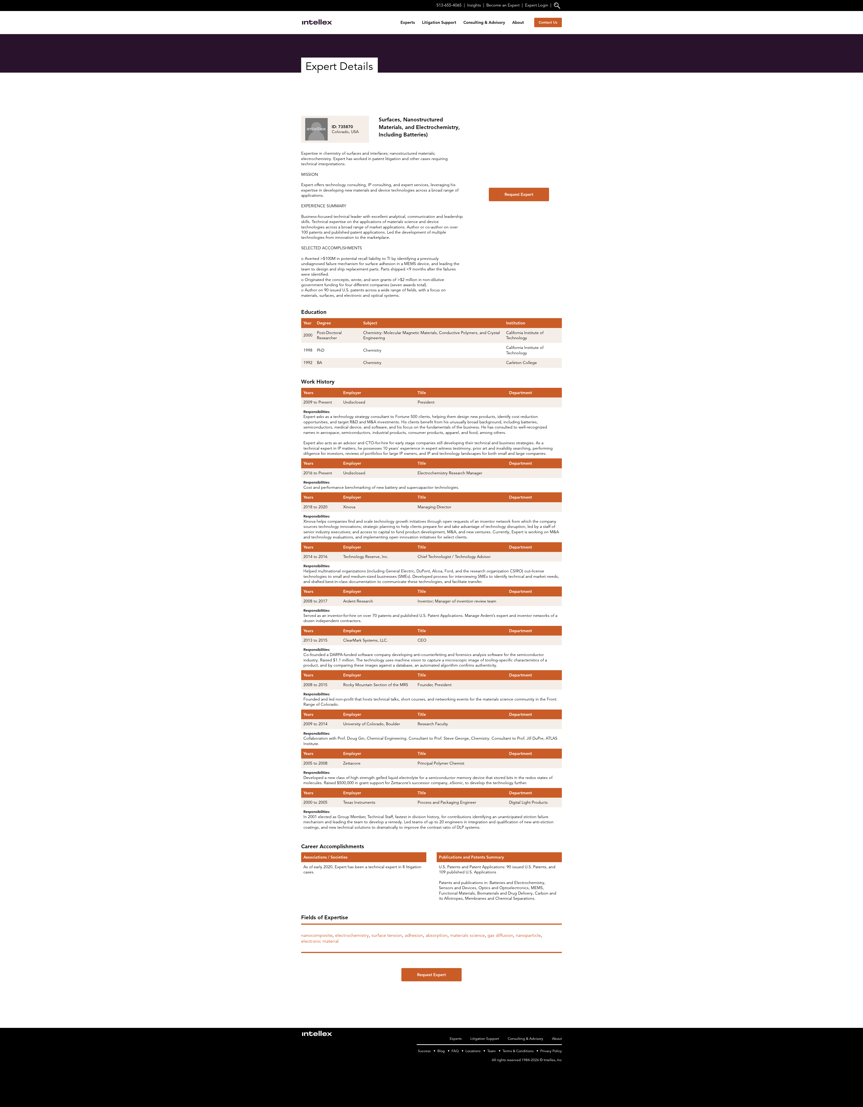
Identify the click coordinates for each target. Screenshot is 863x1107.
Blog (441, 1051)
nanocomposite (316, 935)
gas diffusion (500, 935)
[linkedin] (559, 1069)
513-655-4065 (449, 5)
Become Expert (503, 5)
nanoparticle (528, 935)
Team (491, 1051)
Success (424, 1051)
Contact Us (548, 22)
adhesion (414, 935)
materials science (467, 935)
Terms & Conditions (518, 1051)
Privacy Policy (551, 1051)
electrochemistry (352, 935)
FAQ (455, 1051)
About (518, 22)
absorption (436, 935)
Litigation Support (439, 22)
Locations (472, 1051)
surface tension (386, 935)
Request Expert (519, 194)
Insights (474, 5)
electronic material (320, 941)
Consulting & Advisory (484, 22)
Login (536, 5)
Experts (407, 22)
